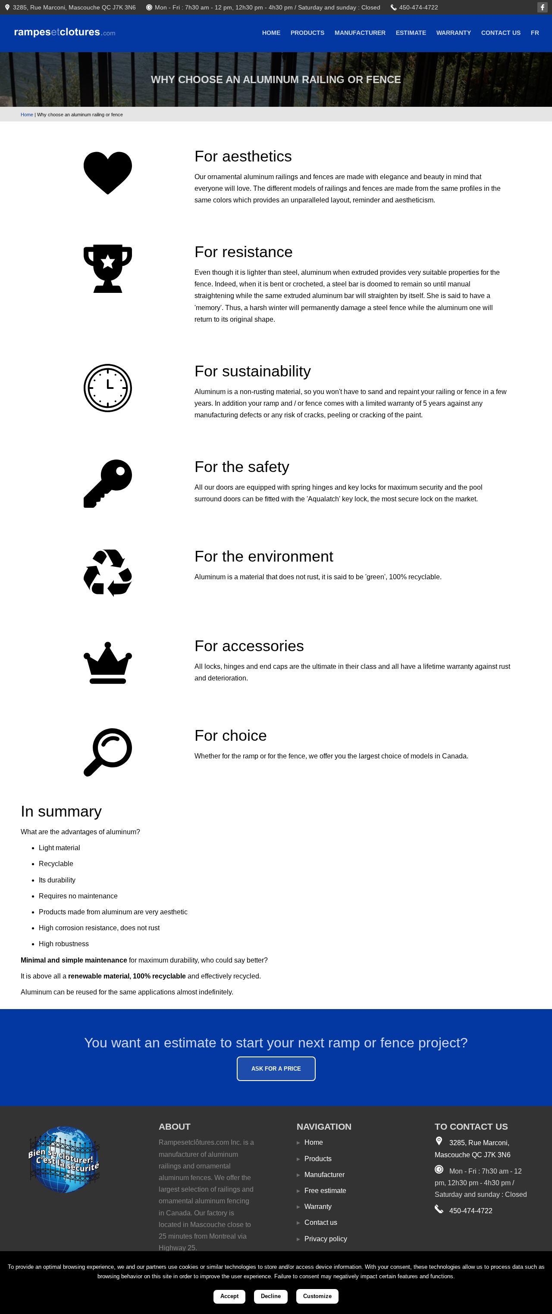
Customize (317, 1296)
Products (307, 32)
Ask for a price (276, 1068)
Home (271, 32)
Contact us (501, 32)
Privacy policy (322, 1239)
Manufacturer (360, 32)
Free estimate (321, 1190)
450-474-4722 (418, 7)
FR (535, 32)
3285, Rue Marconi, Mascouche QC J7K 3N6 (74, 7)
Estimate (411, 32)
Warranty (453, 32)
